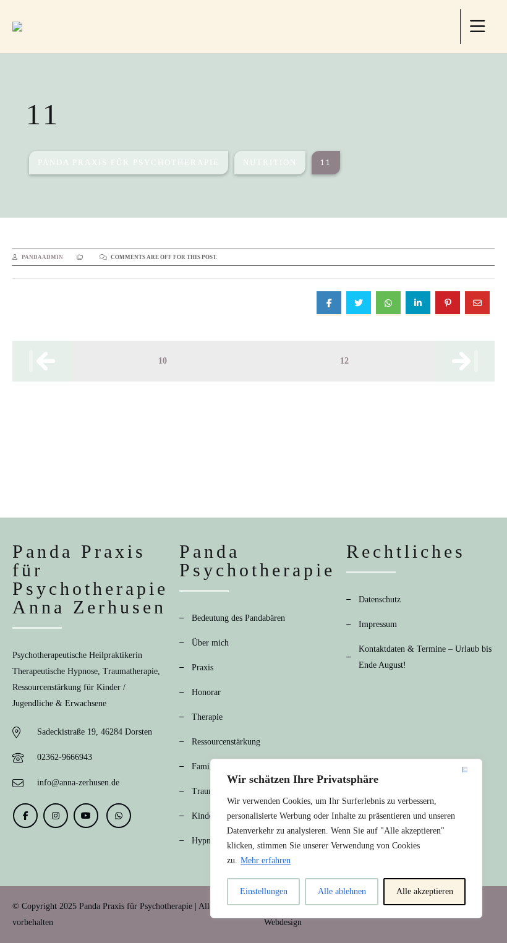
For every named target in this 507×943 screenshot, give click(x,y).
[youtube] (86, 815)
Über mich (210, 642)
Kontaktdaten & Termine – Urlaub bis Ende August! (425, 657)
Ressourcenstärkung (226, 741)
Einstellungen (264, 891)
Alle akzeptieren (424, 891)
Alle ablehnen (342, 891)
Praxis (202, 667)
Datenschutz (380, 599)
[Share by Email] (477, 303)
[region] (346, 838)
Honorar (206, 692)
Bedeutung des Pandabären (238, 618)
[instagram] (55, 815)
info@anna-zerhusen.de (78, 782)
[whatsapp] (118, 815)
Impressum (378, 624)
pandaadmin (42, 257)
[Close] (469, 769)
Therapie (207, 717)
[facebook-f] (25, 815)
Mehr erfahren (266, 860)
